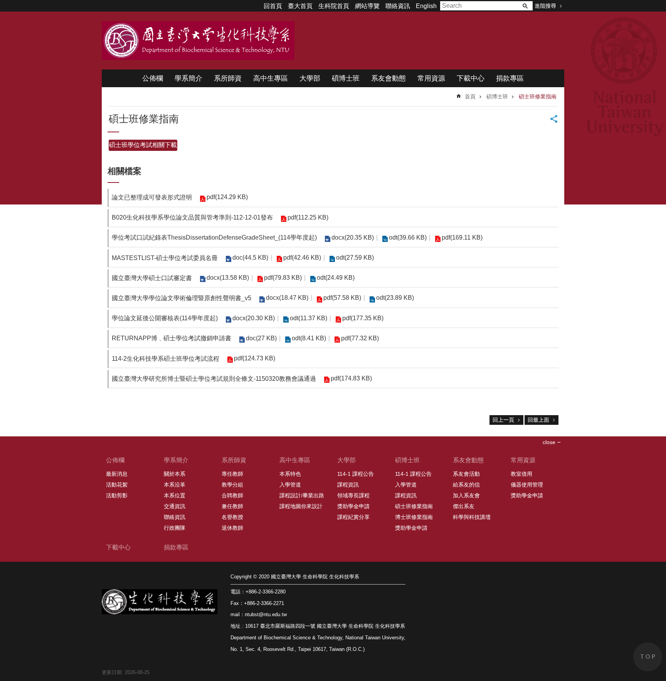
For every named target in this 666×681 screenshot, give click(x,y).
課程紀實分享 (353, 517)
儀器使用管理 (527, 485)
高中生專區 (270, 78)
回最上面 (538, 420)
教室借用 (521, 474)
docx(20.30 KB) (253, 318)
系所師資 (228, 78)
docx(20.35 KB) (352, 237)
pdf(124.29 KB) (227, 197)
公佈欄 (152, 78)
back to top (647, 656)
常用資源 (431, 78)
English (426, 6)
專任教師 (232, 474)
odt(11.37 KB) (308, 318)
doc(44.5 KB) (250, 257)
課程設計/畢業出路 (301, 495)
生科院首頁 (333, 6)
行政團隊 (174, 528)
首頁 (470, 96)
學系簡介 (188, 78)
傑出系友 (463, 506)
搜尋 (525, 5)
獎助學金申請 (353, 506)
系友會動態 (388, 78)
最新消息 (117, 474)
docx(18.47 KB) (287, 297)
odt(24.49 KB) (336, 277)
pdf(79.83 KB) (283, 277)
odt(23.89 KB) (395, 297)
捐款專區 (510, 78)
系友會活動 (466, 474)
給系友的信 (466, 485)
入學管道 (290, 485)
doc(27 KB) (261, 338)
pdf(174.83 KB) (351, 378)
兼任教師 (232, 506)
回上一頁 (503, 420)
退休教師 (232, 528)
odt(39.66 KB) (408, 237)
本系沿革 (174, 485)
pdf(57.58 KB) (342, 297)
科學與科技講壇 (472, 517)
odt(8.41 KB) (309, 338)
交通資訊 (174, 506)
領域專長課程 (353, 495)
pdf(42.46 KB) (302, 257)
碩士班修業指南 (538, 96)
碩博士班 (346, 78)
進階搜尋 (545, 6)
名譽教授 (232, 517)
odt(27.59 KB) (355, 257)
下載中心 (470, 78)
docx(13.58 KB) (228, 277)
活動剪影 (117, 495)
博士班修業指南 (414, 517)
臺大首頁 (300, 6)
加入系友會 (466, 495)
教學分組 (232, 485)
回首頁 (273, 6)
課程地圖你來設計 (301, 506)
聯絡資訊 (397, 6)
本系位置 (174, 495)
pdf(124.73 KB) (254, 358)
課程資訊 (348, 485)
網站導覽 (367, 6)
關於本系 (174, 474)
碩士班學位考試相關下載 (143, 145)
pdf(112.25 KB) (308, 217)
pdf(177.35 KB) (362, 318)
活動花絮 (117, 485)
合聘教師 (232, 495)
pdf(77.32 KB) (360, 338)
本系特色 (290, 474)
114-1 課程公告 (355, 474)
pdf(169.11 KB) (462, 237)
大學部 (309, 78)
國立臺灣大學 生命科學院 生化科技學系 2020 (198, 40)
